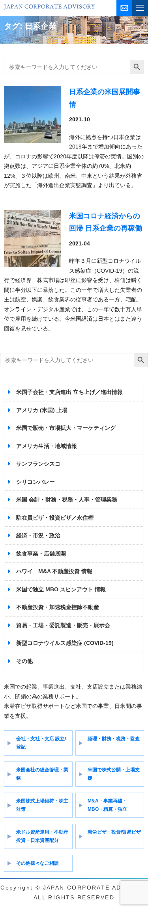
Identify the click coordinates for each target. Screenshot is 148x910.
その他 (24, 661)
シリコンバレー (35, 482)
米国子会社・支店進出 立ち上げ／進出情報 (69, 392)
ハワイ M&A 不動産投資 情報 (54, 571)
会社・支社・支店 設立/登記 (41, 743)
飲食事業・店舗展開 (41, 553)
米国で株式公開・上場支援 (114, 774)
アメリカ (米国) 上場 (41, 410)
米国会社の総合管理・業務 (42, 774)
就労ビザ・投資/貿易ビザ (114, 832)
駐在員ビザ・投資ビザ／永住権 (55, 517)
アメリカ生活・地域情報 (46, 446)
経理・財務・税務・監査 (114, 738)
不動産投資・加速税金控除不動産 (57, 607)
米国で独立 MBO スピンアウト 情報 (61, 589)
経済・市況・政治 (38, 535)
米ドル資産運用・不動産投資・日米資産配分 (42, 836)
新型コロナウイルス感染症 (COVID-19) (65, 643)
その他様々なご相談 (37, 863)
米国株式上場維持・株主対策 (42, 805)
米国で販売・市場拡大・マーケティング (66, 428)
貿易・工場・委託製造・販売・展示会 (63, 625)
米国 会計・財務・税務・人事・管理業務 (66, 499)
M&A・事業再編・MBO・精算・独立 (107, 805)
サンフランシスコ (38, 464)
